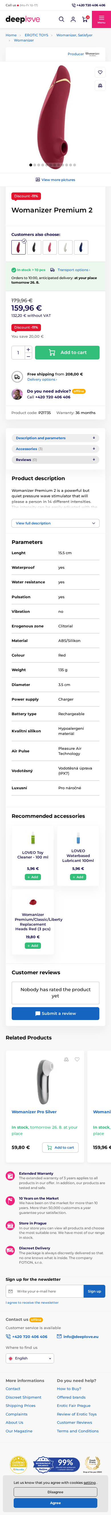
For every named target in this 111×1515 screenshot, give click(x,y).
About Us (14, 1422)
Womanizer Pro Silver (34, 1111)
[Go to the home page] (23, 19)
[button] (61, 19)
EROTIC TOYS (36, 35)
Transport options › (74, 270)
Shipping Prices (21, 1405)
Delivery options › (42, 379)
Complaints (17, 1414)
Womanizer (24, 40)
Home (11, 35)
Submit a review (58, 1013)
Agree (55, 1503)
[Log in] (73, 19)
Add (34, 877)
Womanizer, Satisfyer (74, 35)
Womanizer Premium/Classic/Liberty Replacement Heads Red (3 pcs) (39, 921)
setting (90, 1482)
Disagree (55, 1492)
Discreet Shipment (23, 1397)
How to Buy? (69, 1388)
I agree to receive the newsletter (32, 1303)
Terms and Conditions (78, 1431)
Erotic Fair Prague (74, 1405)
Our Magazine (19, 1431)
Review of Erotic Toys (77, 1414)
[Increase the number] (28, 349)
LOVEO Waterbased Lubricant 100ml (78, 855)
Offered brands (71, 1397)
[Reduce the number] (28, 356)
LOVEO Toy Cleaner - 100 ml (32, 855)
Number (18, 352)
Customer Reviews (74, 1422)
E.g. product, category (39, 59)
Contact (13, 1388)
